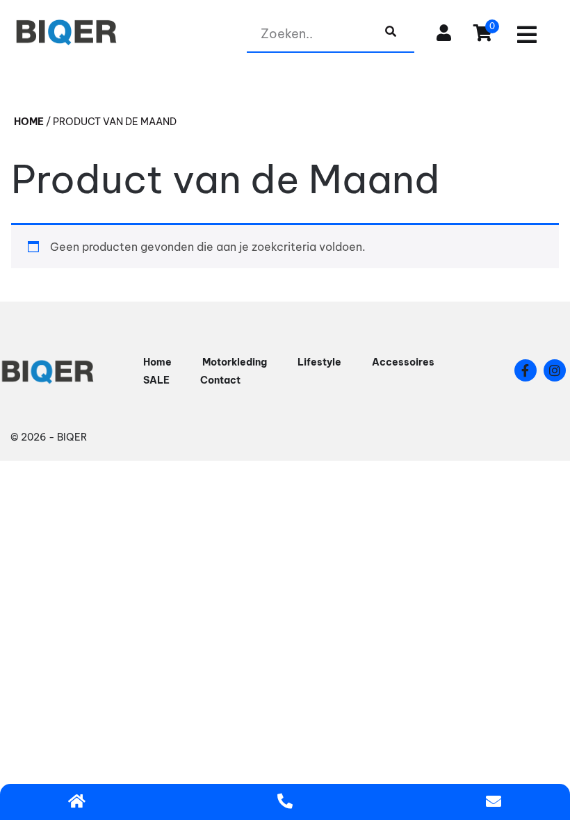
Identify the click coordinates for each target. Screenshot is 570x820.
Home (29, 121)
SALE (156, 380)
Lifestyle (319, 362)
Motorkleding (234, 362)
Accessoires (403, 362)
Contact (220, 380)
